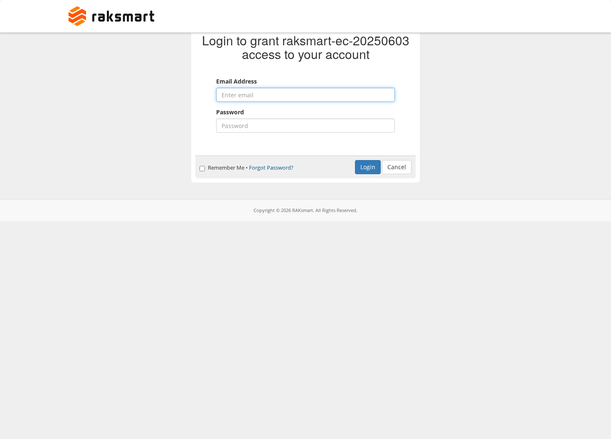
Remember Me (226, 167)
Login (367, 167)
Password (230, 112)
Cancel (396, 167)
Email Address (236, 81)
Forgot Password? (271, 167)
